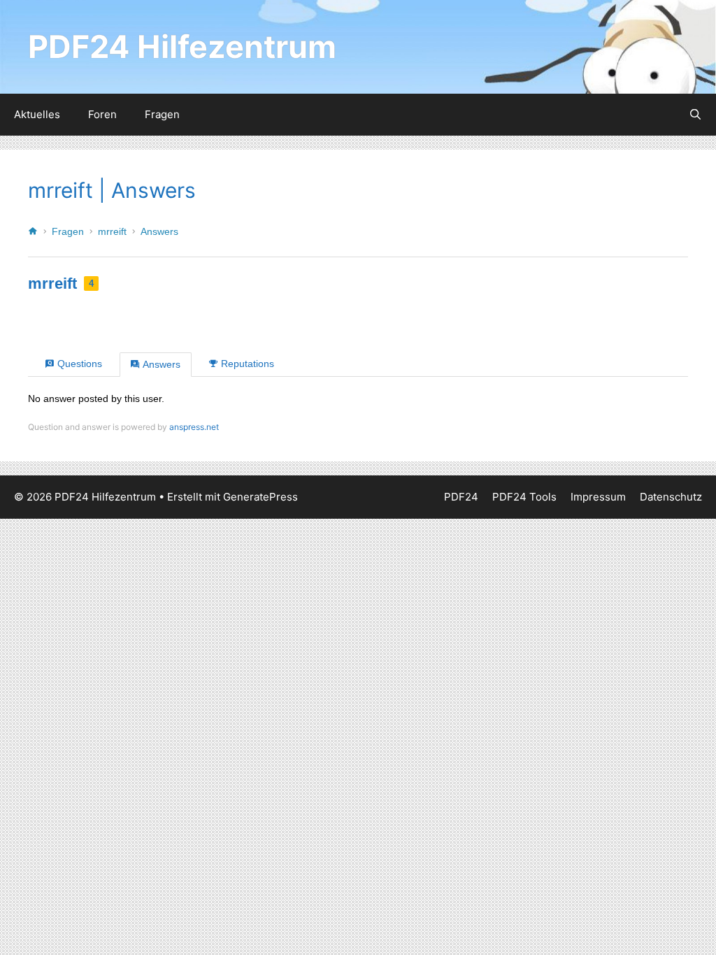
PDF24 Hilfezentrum (182, 46)
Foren (102, 114)
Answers (159, 231)
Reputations (247, 363)
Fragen (162, 114)
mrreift (112, 231)
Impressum (598, 496)
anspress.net (194, 427)
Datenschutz (671, 496)
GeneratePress (260, 496)
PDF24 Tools (524, 496)
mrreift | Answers (112, 190)
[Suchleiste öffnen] (695, 115)
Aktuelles (37, 114)
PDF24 (461, 496)
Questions (79, 363)
